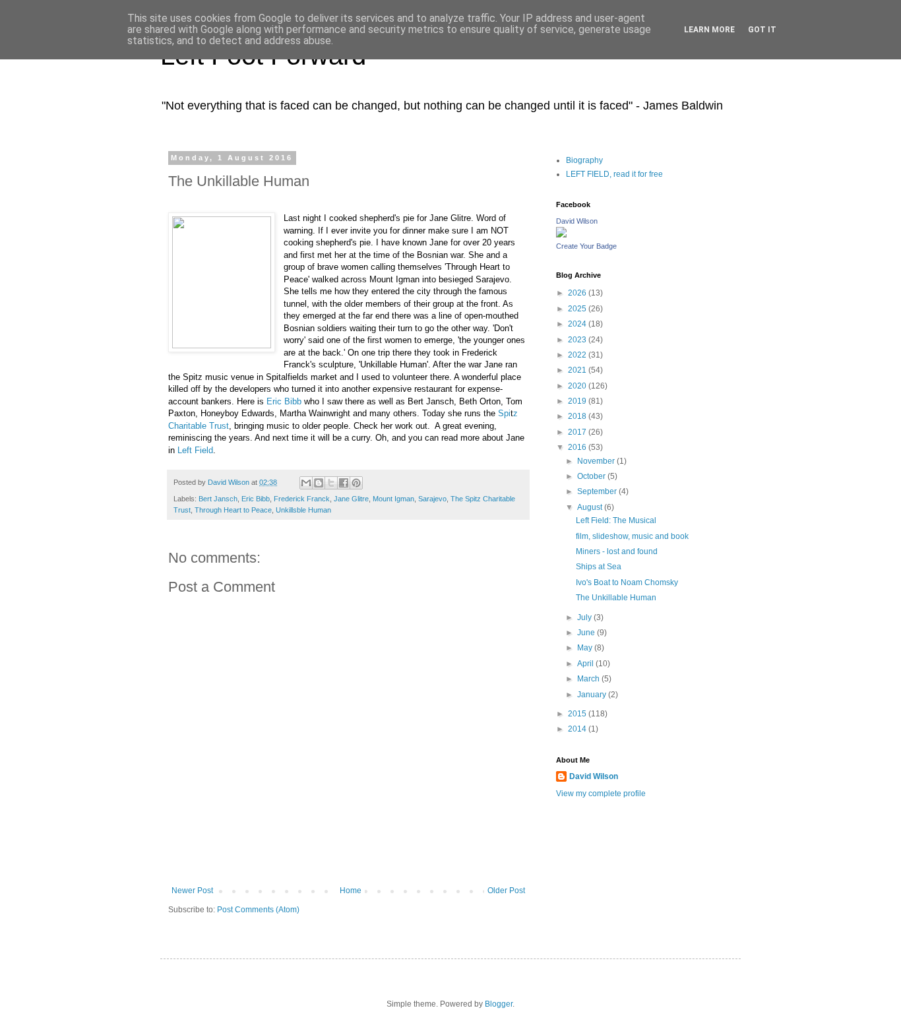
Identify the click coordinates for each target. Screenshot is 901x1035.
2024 (578, 324)
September (598, 491)
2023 (578, 339)
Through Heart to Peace (233, 510)
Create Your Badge (586, 246)
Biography (584, 160)
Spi (504, 413)
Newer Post (192, 890)
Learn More (709, 29)
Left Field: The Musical (616, 520)
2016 (578, 447)
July (585, 617)
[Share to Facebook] (343, 482)
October (592, 476)
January (592, 694)
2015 (578, 713)
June (587, 632)
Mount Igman (393, 499)
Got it (762, 29)
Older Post (506, 890)
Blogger (499, 1004)
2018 (578, 416)
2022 (578, 355)
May (585, 647)
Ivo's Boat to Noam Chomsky (627, 582)
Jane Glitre (351, 499)
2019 (578, 401)
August (590, 507)
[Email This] (306, 482)
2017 (578, 432)
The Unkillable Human (616, 597)
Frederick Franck (302, 499)
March (589, 678)
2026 (578, 293)
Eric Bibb (285, 401)
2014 (578, 729)
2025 (578, 308)
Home (350, 890)
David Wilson (577, 221)
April (586, 663)
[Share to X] (331, 482)
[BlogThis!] (318, 482)
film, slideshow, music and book (632, 536)
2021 (578, 370)
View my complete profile (601, 793)
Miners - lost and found (617, 551)
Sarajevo (432, 499)
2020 (578, 386)
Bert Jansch (218, 499)
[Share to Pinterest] (356, 482)
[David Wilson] (561, 234)
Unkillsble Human (303, 510)
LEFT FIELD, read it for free (614, 174)
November (597, 461)
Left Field (195, 450)
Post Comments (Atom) (258, 909)
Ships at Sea (598, 566)
